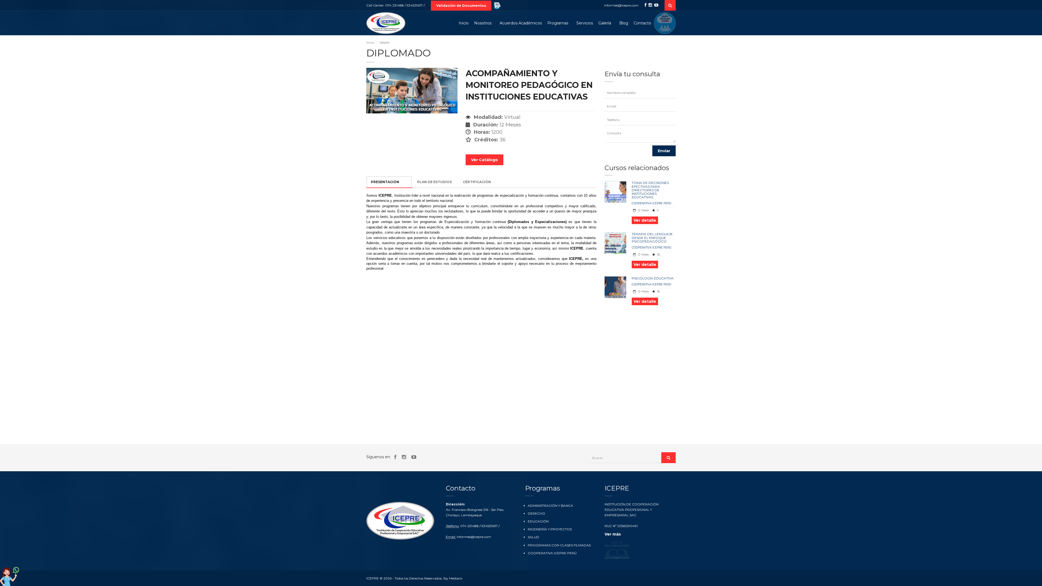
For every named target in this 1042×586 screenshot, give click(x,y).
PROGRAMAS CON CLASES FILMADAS (559, 545)
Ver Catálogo (484, 159)
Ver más (613, 534)
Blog (623, 23)
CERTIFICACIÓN (477, 182)
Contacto (642, 23)
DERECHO (536, 513)
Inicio (464, 23)
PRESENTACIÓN (385, 182)
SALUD (533, 537)
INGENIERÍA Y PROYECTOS (550, 529)
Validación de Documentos (461, 6)
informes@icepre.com (621, 5)
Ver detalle (645, 220)
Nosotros (482, 23)
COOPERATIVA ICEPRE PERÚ (651, 203)
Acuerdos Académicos (521, 23)
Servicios (584, 23)
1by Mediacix (452, 578)
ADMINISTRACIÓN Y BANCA (550, 506)
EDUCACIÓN (538, 521)
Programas (557, 23)
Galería (604, 23)
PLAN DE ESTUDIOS (434, 182)
